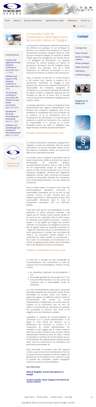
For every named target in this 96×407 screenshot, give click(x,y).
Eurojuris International (33, 20)
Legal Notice (29, 397)
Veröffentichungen (82, 75)
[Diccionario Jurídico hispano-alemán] (82, 142)
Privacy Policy (42, 397)
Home (7, 20)
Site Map (68, 397)
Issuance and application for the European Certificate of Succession (13, 65)
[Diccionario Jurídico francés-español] (82, 122)
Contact (82, 36)
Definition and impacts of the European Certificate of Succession (11, 81)
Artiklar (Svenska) (82, 67)
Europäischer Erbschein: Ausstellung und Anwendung (12, 115)
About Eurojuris (81, 53)
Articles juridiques (82, 63)
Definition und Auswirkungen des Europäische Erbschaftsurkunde (13, 129)
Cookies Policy (56, 397)
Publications (72, 20)
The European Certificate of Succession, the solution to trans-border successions (13, 98)
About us (17, 20)
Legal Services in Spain (54, 20)
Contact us (85, 20)
